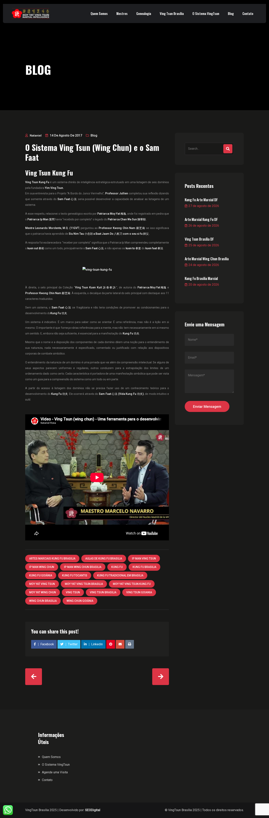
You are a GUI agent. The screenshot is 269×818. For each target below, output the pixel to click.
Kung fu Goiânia (40, 575)
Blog (231, 13)
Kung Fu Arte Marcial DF (201, 199)
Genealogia (143, 13)
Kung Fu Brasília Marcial (201, 278)
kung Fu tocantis (74, 575)
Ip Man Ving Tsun (144, 558)
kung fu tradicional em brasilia (120, 575)
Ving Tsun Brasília (172, 13)
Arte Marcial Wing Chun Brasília (207, 258)
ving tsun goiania (139, 592)
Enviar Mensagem (207, 406)
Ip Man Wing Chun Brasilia (82, 567)
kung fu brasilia (144, 567)
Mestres (122, 13)
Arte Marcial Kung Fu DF (201, 219)
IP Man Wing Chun (41, 567)
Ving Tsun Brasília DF (199, 239)
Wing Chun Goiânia (80, 600)
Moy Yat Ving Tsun (42, 583)
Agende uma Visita (55, 772)
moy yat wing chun (42, 592)
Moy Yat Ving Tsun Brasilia (84, 583)
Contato (247, 13)
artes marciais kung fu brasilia (52, 558)
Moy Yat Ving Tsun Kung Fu (132, 583)
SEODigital (92, 810)
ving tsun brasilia (103, 592)
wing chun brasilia (43, 600)
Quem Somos (99, 13)
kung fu (117, 567)
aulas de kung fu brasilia (103, 558)
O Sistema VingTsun (205, 13)
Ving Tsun (73, 592)
